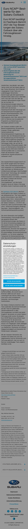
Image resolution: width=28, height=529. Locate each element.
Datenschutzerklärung (10, 276)
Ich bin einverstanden (14, 281)
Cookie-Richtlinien (9, 277)
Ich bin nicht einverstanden (14, 285)
